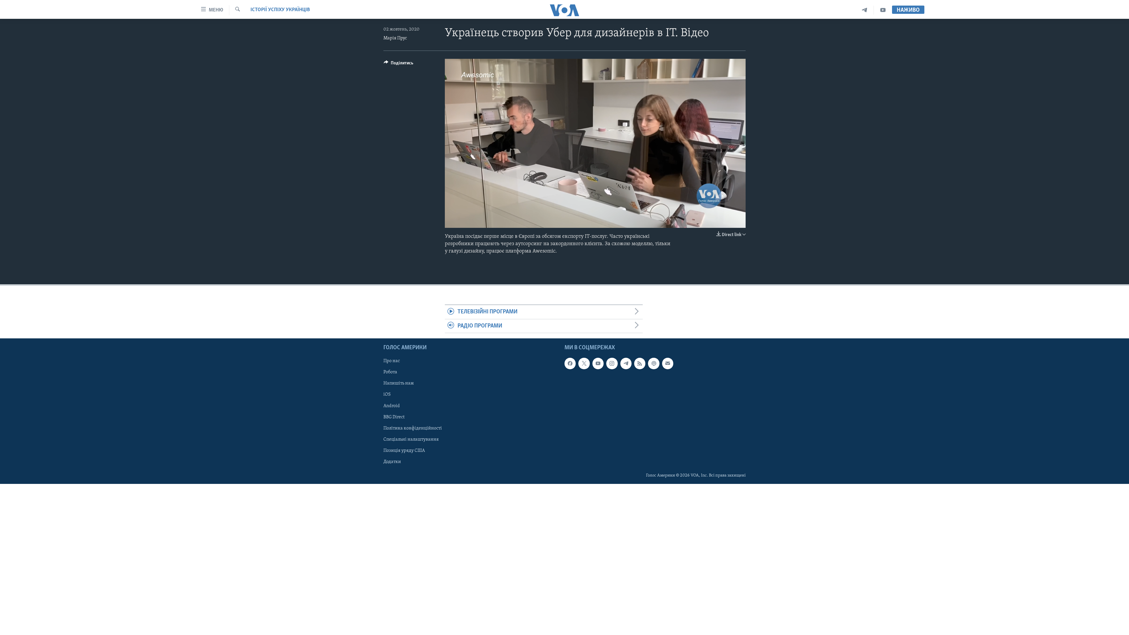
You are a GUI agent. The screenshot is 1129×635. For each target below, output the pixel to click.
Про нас (391, 361)
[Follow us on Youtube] (598, 363)
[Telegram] (864, 10)
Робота (390, 372)
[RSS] (639, 363)
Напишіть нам (398, 383)
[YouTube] (883, 10)
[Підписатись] (667, 363)
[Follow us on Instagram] (611, 363)
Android (391, 406)
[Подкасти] (653, 363)
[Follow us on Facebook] (570, 363)
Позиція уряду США (404, 450)
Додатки (392, 461)
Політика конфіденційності (412, 428)
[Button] (398, 64)
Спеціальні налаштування (411, 439)
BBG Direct (394, 417)
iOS (387, 394)
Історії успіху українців (280, 10)
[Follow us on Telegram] (626, 363)
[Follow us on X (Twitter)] (583, 363)
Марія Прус (395, 38)
